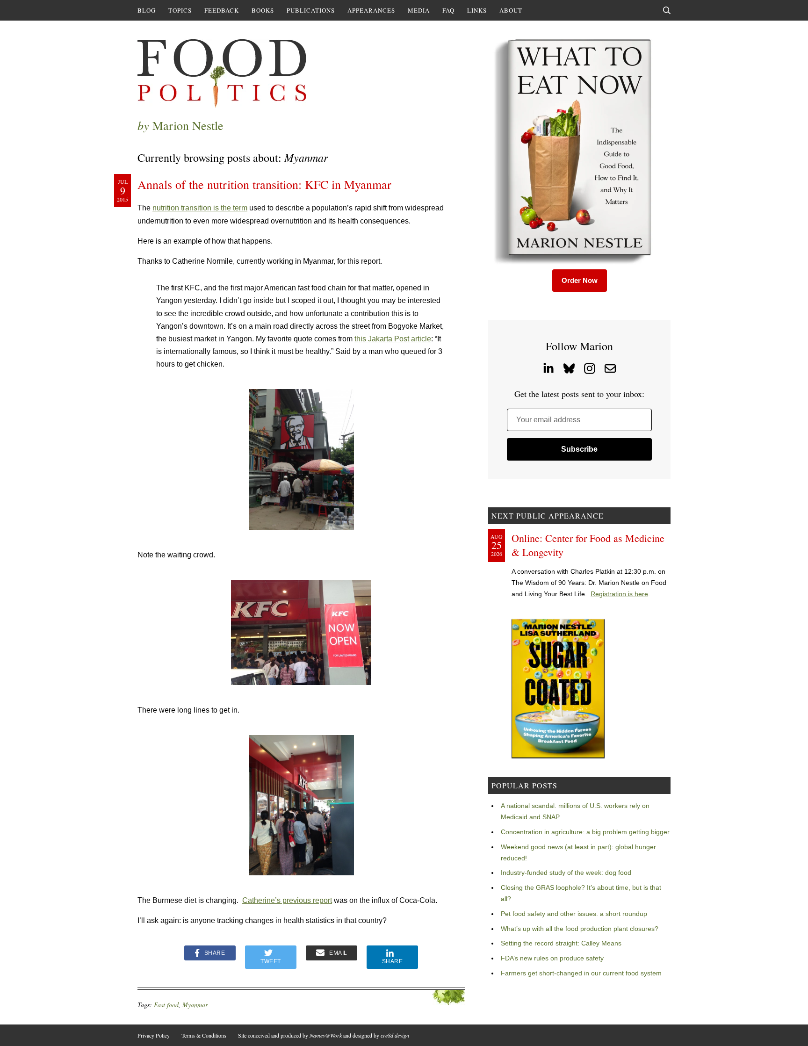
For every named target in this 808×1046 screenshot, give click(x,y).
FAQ (448, 10)
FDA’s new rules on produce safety (552, 958)
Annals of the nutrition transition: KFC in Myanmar (264, 184)
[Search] (666, 10)
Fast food (166, 1004)
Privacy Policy (153, 1035)
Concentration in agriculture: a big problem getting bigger (585, 832)
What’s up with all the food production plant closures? (579, 928)
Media (419, 10)
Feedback (221, 10)
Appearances (371, 10)
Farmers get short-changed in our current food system (581, 973)
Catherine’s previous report (287, 900)
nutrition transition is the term (199, 208)
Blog (146, 10)
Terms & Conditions (203, 1035)
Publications (311, 10)
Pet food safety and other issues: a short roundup (574, 913)
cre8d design (395, 1035)
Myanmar (195, 1004)
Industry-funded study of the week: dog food (566, 872)
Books (263, 10)
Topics (180, 10)
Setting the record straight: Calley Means (561, 943)
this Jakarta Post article (392, 339)
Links (477, 10)
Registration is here (619, 594)
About (510, 10)
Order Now (580, 280)
